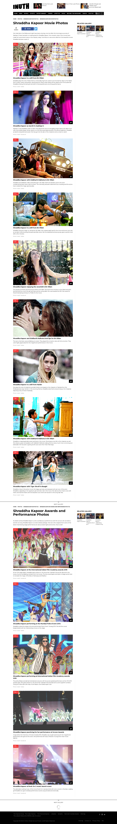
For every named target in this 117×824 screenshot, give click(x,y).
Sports (32, 13)
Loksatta (53, 814)
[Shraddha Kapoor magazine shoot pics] (90, 28)
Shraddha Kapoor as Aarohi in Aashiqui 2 (28, 126)
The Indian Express (30, 814)
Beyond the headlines (74, 13)
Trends (50, 13)
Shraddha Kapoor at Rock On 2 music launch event (32, 786)
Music (63, 13)
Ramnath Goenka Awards (71, 814)
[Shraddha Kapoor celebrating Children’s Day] (100, 28)
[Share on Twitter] (35, 28)
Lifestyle (57, 13)
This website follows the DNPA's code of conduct (27, 816)
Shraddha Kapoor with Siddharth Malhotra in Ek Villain (33, 180)
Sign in (98, 13)
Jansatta (60, 814)
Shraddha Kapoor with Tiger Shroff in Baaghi (30, 486)
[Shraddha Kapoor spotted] (81, 28)
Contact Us (88, 820)
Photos (91, 13)
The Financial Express (43, 814)
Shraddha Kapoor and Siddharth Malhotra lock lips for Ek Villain (37, 338)
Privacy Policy (96, 820)
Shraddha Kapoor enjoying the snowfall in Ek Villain (32, 287)
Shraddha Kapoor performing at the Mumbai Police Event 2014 (37, 624)
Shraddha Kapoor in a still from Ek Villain (28, 78)
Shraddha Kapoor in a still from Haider (27, 384)
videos (85, 13)
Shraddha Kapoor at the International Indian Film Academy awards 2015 (40, 570)
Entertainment (41, 13)
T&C (103, 820)
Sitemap (83, 814)
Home (15, 13)
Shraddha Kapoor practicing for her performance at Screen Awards (38, 732)
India (20, 13)
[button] (99, 13)
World (26, 13)
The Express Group (19, 814)
